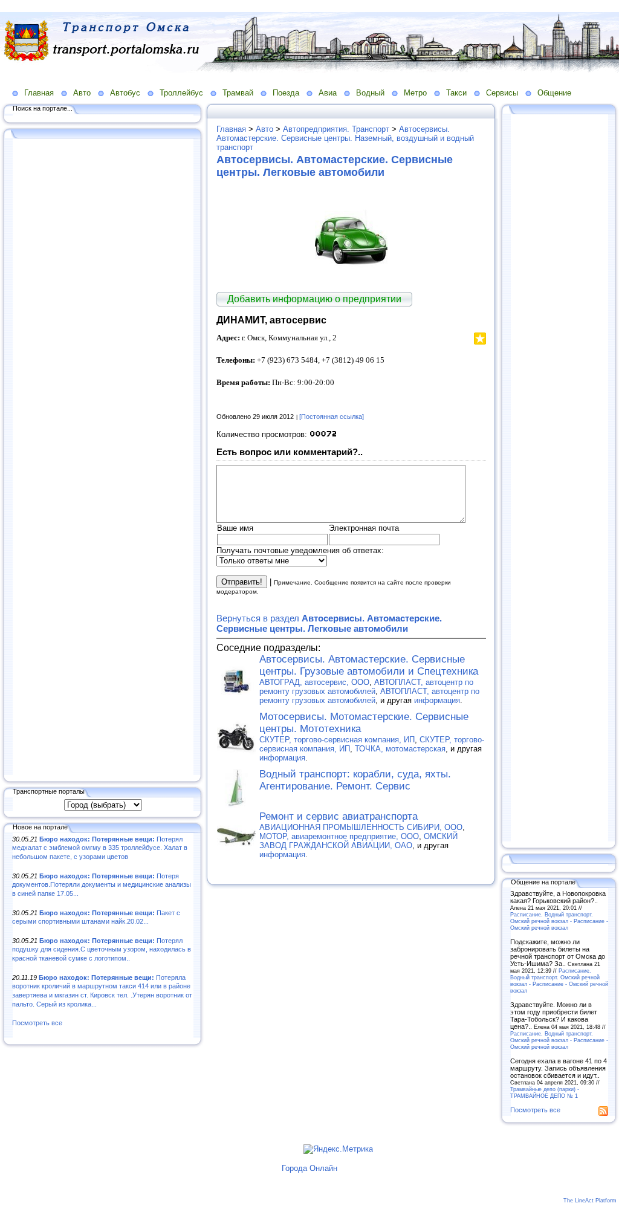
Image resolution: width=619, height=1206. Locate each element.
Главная (39, 92)
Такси (456, 92)
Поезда (286, 92)
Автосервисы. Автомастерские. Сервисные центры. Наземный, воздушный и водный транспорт (345, 138)
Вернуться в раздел (329, 623)
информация (437, 700)
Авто (82, 92)
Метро (415, 92)
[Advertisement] (102, 457)
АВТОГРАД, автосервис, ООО (314, 682)
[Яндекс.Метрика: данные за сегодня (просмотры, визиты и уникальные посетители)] (338, 1149)
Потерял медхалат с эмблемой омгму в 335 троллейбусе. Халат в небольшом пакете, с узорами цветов (99, 847)
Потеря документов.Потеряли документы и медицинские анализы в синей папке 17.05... (101, 884)
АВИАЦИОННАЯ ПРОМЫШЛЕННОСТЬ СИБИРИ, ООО (360, 827)
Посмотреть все (37, 1022)
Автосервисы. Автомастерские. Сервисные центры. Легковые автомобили (334, 166)
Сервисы (502, 92)
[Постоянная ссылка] (331, 416)
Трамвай (237, 92)
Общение (554, 92)
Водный (370, 92)
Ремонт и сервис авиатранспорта (338, 816)
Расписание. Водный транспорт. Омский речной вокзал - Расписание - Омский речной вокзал (559, 921)
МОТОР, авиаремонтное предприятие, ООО (339, 836)
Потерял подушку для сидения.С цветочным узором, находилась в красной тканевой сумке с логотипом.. (101, 949)
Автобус (125, 92)
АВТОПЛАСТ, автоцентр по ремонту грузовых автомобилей (366, 687)
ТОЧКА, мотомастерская (400, 748)
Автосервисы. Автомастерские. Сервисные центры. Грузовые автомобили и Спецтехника (368, 665)
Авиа (328, 92)
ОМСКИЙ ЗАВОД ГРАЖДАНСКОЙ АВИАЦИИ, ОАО (358, 841)
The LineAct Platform (590, 1201)
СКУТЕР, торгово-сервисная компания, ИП (337, 739)
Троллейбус (181, 92)
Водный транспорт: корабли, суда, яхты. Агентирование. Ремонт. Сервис (355, 780)
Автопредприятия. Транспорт (336, 129)
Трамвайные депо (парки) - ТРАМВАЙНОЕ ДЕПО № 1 (544, 1092)
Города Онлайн (309, 1168)
